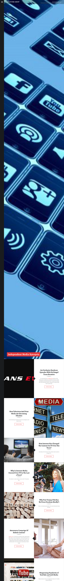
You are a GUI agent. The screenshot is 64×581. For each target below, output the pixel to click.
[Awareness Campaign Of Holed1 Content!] (49, 518)
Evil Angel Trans (50, 378)
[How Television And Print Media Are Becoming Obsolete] (49, 398)
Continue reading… (50, 386)
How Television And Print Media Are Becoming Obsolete (19, 413)
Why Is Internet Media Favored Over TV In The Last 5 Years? (19, 473)
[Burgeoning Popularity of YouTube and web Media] (19, 558)
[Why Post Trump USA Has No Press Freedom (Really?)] (19, 492)
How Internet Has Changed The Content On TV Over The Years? (49, 445)
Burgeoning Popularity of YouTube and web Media (49, 574)
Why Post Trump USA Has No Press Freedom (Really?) (49, 501)
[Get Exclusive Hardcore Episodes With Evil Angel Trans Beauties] (19, 359)
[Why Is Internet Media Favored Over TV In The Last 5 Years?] (49, 462)
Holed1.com (11, 536)
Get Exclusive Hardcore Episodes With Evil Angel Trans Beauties (49, 372)
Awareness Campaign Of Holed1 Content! (19, 531)
